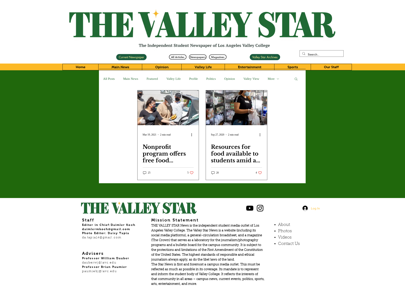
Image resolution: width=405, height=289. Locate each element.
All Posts (109, 78)
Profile (193, 78)
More (271, 78)
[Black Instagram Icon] (260, 208)
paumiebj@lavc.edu (99, 271)
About (284, 225)
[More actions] (193, 134)
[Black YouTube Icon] (249, 208)
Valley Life (173, 78)
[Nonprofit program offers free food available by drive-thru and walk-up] (168, 107)
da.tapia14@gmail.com (102, 237)
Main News (130, 78)
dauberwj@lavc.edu (99, 262)
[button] (296, 79)
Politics (211, 78)
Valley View (251, 78)
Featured (152, 78)
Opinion (229, 78)
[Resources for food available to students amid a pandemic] (236, 107)
